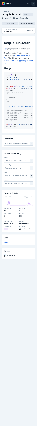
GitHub (6, 242)
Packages (6, 11)
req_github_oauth (11, 14)
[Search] (28, 3)
